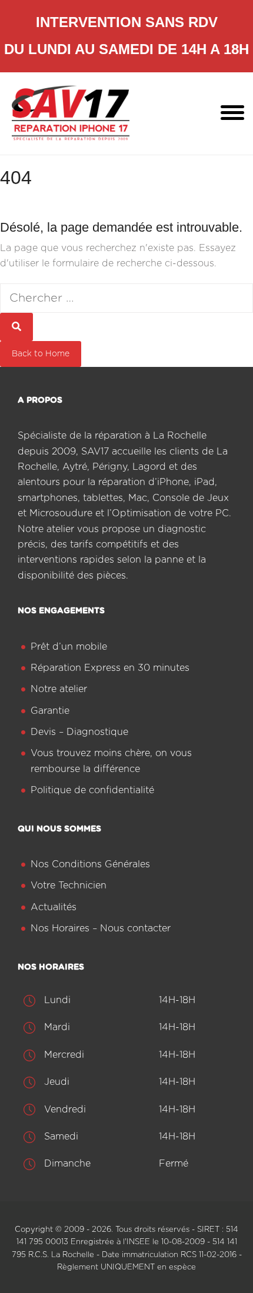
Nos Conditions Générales (90, 864)
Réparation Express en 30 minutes (110, 668)
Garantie (50, 711)
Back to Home (40, 354)
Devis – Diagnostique (79, 732)
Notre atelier (59, 689)
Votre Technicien (68, 885)
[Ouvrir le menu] (232, 113)
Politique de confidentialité (92, 790)
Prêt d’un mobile (69, 646)
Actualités (53, 907)
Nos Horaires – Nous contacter (101, 928)
